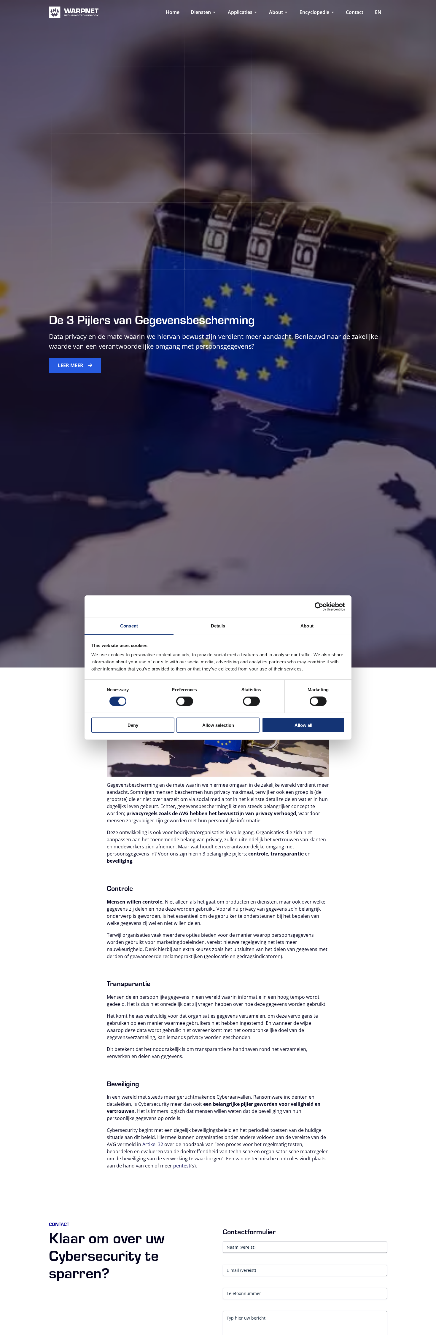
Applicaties (240, 12)
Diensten (201, 12)
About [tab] (307, 625)
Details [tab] (218, 625)
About (276, 12)
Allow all (303, 725)
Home (172, 12)
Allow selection (218, 725)
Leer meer (70, 365)
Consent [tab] (129, 625)
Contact (354, 12)
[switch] (184, 701)
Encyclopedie (314, 12)
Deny (133, 725)
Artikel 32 (152, 1144)
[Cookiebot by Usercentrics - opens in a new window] (319, 606)
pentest (181, 1165)
